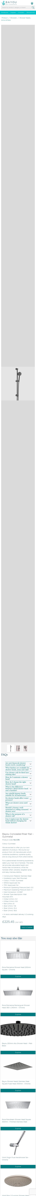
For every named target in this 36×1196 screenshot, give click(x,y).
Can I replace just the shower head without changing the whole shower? (16, 821)
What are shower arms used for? (16, 804)
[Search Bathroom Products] (33, 7)
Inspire (13, 12)
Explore (18, 976)
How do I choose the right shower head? (15, 783)
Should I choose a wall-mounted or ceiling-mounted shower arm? (16, 809)
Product (5, 18)
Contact (21, 12)
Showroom (31, 12)
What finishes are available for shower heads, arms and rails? (17, 769)
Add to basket (27, 927)
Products (4, 12)
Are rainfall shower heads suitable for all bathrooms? (15, 794)
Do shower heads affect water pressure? (17, 799)
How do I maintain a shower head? (16, 778)
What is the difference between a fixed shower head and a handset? (16, 788)
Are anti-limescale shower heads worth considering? (15, 764)
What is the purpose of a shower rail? (15, 815)
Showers (13, 18)
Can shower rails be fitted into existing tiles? (17, 773)
